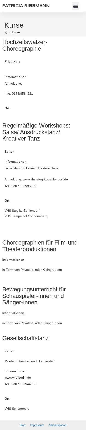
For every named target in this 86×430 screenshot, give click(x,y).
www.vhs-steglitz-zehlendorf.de (45, 179)
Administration (58, 425)
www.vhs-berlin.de (18, 377)
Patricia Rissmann (26, 6)
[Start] (5, 32)
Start (22, 425)
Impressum (37, 425)
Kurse (16, 32)
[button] (75, 6)
